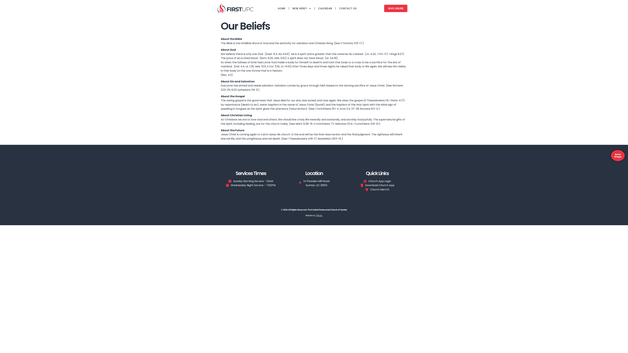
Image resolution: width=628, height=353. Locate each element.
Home (282, 8)
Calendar (325, 8)
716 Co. (319, 215)
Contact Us (348, 8)
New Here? (299, 8)
